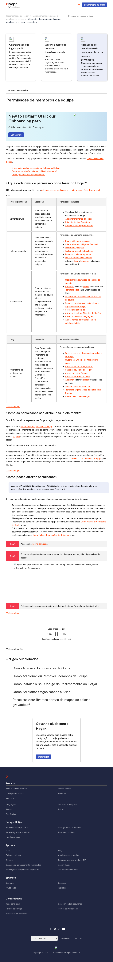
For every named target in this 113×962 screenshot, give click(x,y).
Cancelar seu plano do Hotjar (78, 370)
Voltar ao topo (13, 406)
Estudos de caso (13, 837)
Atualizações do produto (69, 855)
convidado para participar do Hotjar (36, 426)
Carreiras (62, 883)
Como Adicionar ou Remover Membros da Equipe (50, 676)
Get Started (16, 134)
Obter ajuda (43, 757)
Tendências (11, 814)
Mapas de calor (64, 789)
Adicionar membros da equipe (78, 219)
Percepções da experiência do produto (22, 870)
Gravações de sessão (15, 793)
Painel (61, 809)
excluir (86, 286)
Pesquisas (10, 798)
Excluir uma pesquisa (74, 247)
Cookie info (64, 938)
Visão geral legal (13, 904)
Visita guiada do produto (16, 789)
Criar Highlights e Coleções (77, 222)
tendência (84, 261)
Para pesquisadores (67, 832)
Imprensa (62, 888)
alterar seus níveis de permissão (86, 190)
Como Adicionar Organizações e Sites (41, 692)
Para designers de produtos (18, 832)
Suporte (9, 860)
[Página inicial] (13, 7)
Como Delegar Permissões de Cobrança (51, 535)
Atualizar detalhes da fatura (77, 376)
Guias (8, 850)
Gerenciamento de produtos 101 (72, 860)
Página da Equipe (39, 544)
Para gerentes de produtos (69, 827)
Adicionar (69, 286)
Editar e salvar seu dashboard (78, 257)
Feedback (62, 793)
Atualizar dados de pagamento (79, 366)
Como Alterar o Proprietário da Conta (42, 668)
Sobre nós (10, 883)
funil (76, 261)
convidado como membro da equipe (85, 458)
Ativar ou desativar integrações (79, 316)
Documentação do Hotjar (17, 16)
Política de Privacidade (68, 909)
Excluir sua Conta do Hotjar (77, 396)
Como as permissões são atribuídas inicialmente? (34, 171)
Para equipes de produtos (17, 827)
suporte (16, 436)
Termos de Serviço (14, 909)
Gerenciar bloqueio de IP (76, 310)
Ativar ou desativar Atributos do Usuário (83, 313)
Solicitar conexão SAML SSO (78, 386)
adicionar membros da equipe (54, 190)
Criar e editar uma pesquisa (77, 241)
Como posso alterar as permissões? (28, 174)
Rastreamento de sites (68, 870)
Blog (60, 850)
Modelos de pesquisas (67, 804)
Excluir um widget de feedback (79, 251)
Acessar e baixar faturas (76, 373)
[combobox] (86, 16)
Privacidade (11, 888)
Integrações (11, 804)
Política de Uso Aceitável (16, 914)
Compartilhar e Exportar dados (79, 225)
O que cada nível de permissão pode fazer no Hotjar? (36, 168)
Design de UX (64, 865)
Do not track (77, 938)
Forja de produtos (13, 855)
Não (65, 634)
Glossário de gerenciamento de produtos (23, 865)
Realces (9, 809)
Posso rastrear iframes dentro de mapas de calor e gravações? (51, 702)
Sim (50, 634)
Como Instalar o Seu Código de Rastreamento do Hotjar (55, 684)
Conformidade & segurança (70, 904)
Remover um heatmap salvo (78, 254)
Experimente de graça (94, 5)
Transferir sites (72, 290)
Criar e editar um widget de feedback (81, 244)
